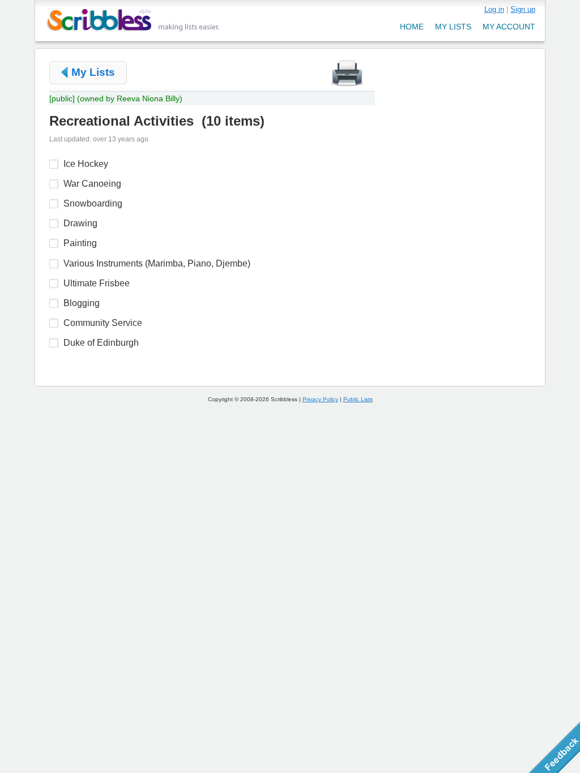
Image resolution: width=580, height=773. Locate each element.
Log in (494, 9)
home (412, 26)
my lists (453, 26)
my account (509, 26)
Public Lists (358, 399)
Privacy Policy (320, 399)
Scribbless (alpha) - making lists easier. (133, 20)
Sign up (522, 9)
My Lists (93, 72)
